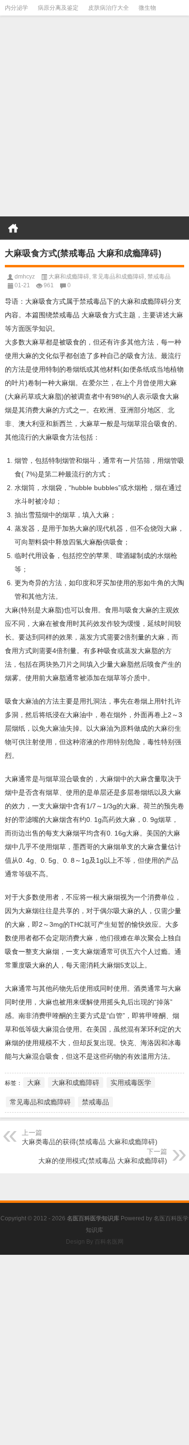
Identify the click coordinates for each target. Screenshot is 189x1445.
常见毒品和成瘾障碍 (118, 276)
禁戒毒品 (159, 276)
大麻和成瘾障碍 (68, 276)
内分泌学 (16, 7)
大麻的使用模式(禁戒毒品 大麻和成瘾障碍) (102, 1161)
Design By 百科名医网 (95, 1241)
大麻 (34, 1082)
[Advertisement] (94, 118)
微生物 (147, 7)
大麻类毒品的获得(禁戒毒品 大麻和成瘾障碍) (90, 1142)
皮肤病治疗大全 (108, 7)
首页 (13, 228)
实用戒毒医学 (130, 1082)
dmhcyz (25, 276)
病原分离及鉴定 (58, 7)
